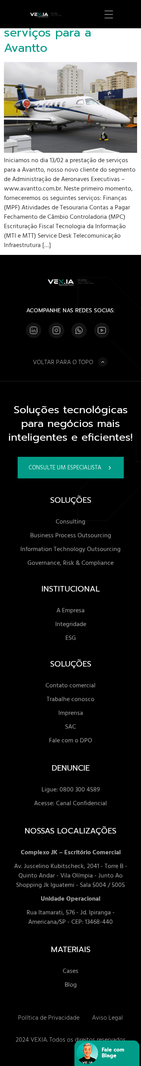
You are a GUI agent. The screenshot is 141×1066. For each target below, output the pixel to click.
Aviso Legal (107, 1017)
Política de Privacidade (49, 1017)
